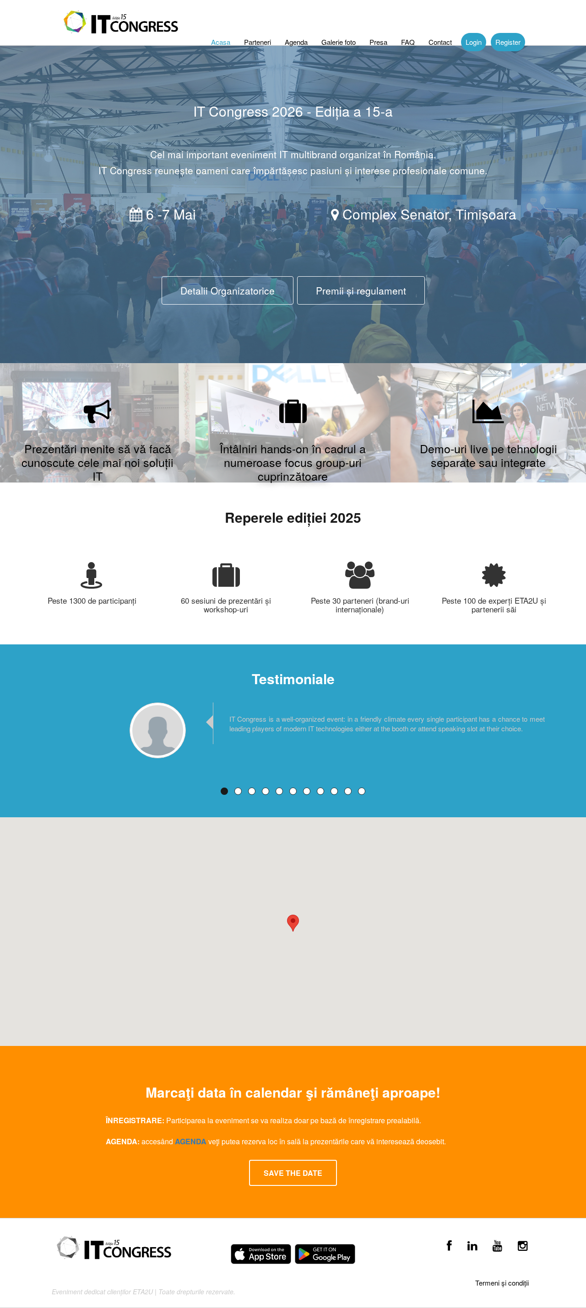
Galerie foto (338, 42)
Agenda (296, 42)
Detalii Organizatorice (227, 290)
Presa (378, 42)
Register (508, 42)
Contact (440, 42)
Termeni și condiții (502, 1282)
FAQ (408, 42)
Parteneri (257, 42)
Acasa (220, 42)
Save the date (293, 1173)
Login (474, 42)
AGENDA (191, 1141)
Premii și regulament (361, 290)
